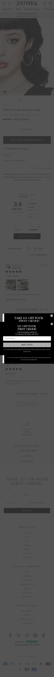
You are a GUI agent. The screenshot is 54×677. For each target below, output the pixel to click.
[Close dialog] (51, 315)
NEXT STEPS (27, 345)
